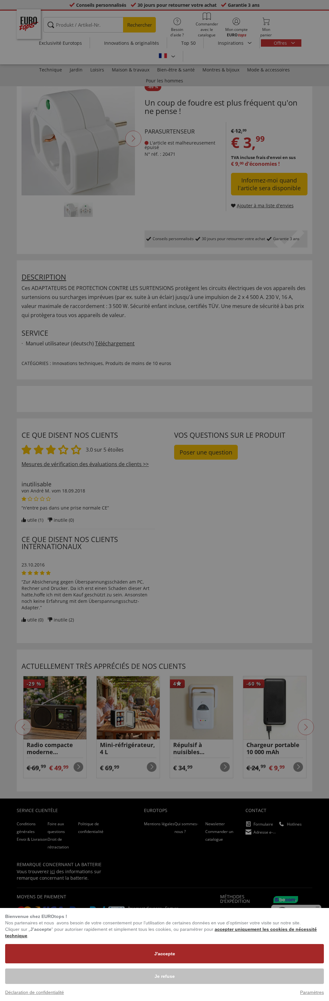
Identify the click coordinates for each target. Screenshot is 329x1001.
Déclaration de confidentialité (34, 992)
